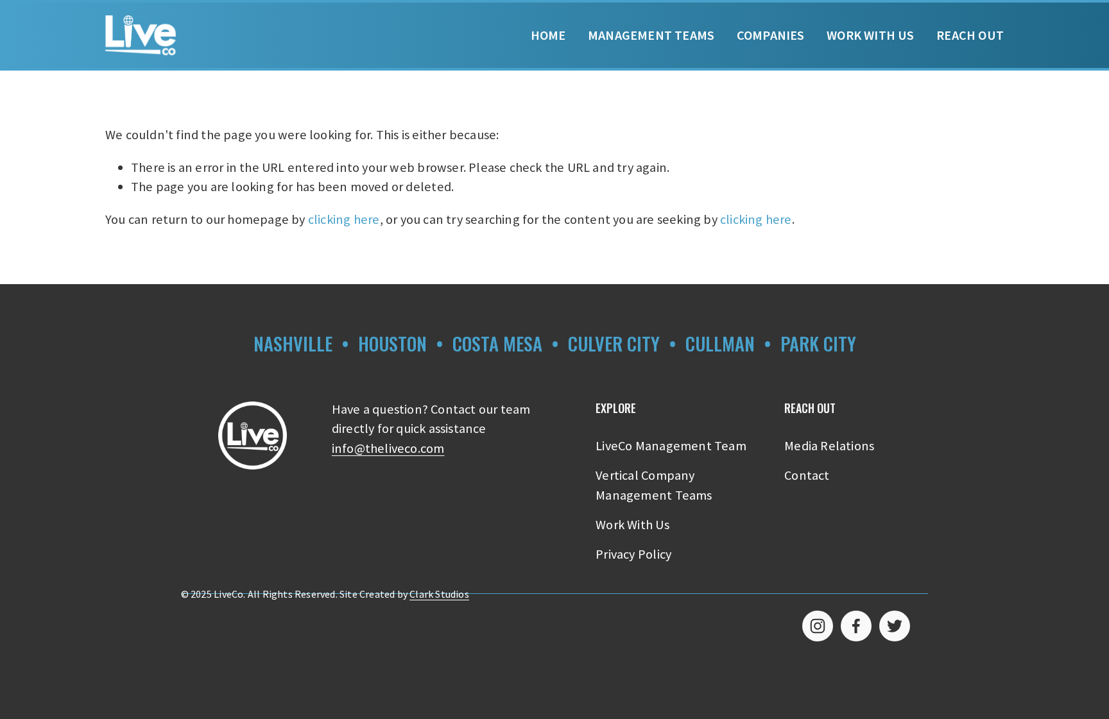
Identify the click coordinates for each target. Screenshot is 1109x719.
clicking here (344, 219)
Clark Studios (439, 594)
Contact (806, 475)
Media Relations (829, 445)
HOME (548, 35)
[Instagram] (817, 626)
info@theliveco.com (388, 448)
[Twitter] (894, 626)
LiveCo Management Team (671, 445)
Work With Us (632, 524)
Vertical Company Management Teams (654, 485)
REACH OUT (970, 35)
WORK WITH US (870, 35)
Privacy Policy (633, 554)
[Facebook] (856, 626)
